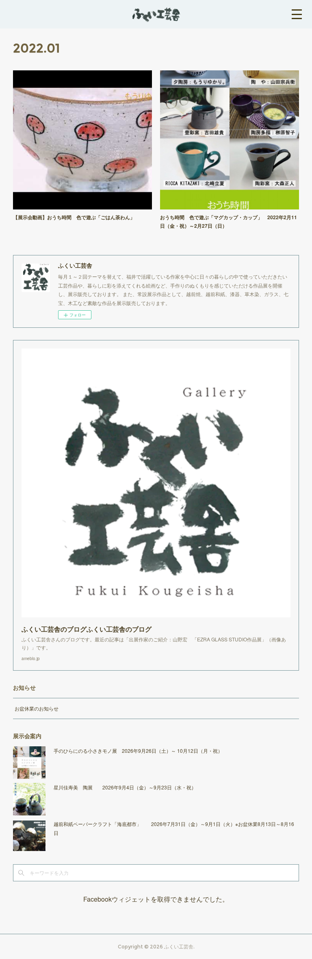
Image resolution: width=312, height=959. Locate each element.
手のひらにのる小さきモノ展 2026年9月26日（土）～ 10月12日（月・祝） (138, 750)
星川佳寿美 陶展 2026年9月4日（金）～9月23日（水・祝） (125, 787)
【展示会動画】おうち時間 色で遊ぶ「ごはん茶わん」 (74, 217)
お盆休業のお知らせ (36, 708)
